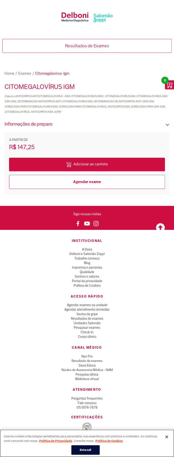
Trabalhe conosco (87, 258)
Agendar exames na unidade (87, 305)
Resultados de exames (87, 318)
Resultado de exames (87, 361)
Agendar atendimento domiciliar (87, 309)
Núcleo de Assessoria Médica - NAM (87, 370)
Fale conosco (87, 403)
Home (9, 73)
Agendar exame (87, 182)
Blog (87, 263)
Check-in (87, 332)
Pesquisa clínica (87, 374)
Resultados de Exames (87, 45)
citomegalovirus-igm (52, 73)
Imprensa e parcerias (87, 267)
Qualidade (87, 272)
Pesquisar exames (87, 327)
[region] (87, 443)
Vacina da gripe (87, 314)
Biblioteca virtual (87, 379)
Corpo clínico (87, 336)
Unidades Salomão (87, 323)
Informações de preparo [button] (28, 124)
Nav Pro (87, 356)
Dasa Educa (87, 365)
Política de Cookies (87, 285)
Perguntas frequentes (87, 398)
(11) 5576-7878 (87, 407)
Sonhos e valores (87, 276)
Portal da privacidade (87, 281)
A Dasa (87, 249)
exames (24, 73)
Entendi (85, 450)
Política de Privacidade (55, 441)
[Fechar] (167, 437)
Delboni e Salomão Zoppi (87, 254)
